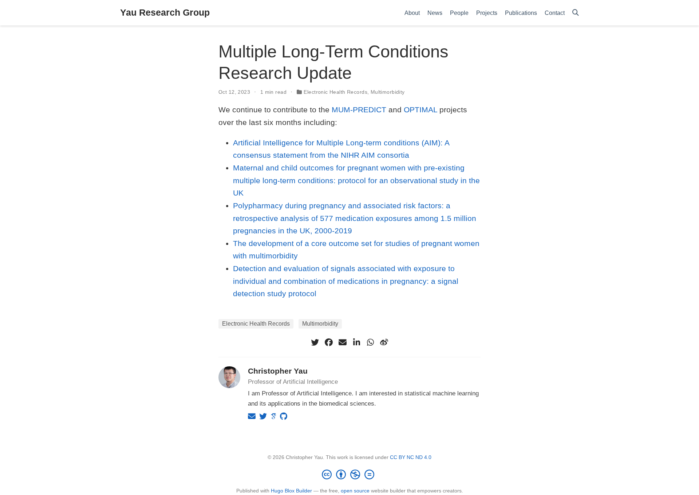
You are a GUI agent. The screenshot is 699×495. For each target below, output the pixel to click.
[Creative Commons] (349, 474)
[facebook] (328, 342)
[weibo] (384, 342)
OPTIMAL (420, 109)
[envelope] (342, 342)
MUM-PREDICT (359, 109)
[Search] (575, 13)
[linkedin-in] (356, 342)
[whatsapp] (370, 342)
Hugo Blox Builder (291, 491)
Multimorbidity (388, 92)
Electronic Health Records (335, 92)
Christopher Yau (278, 371)
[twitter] (314, 342)
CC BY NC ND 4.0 (410, 457)
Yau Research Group (165, 12)
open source (355, 491)
